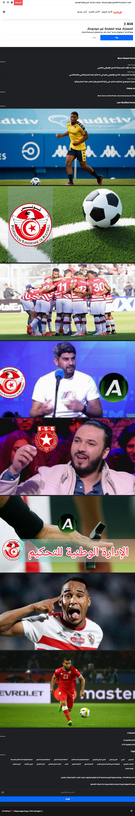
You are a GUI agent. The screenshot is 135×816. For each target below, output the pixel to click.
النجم (66, 764)
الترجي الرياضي (113, 759)
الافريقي (131, 759)
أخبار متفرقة (82, 12)
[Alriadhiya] (117, 12)
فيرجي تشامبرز (28, 764)
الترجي (123, 759)
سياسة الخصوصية (129, 784)
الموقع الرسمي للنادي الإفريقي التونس (108, 764)
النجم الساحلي (41, 764)
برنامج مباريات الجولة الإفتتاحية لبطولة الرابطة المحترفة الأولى (95, 3)
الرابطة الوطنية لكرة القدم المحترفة (22, 759)
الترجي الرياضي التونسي (99, 759)
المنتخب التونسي (129, 764)
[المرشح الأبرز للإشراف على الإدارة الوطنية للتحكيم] (67, 534)
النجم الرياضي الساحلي (55, 764)
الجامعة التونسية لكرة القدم (80, 759)
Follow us (131, 88)
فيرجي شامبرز (17, 764)
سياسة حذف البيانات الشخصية (99, 784)
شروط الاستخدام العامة (116, 784)
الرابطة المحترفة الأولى (61, 759)
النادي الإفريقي (89, 764)
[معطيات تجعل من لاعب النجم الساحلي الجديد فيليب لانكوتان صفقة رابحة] (67, 147)
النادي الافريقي (76, 764)
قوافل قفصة (129, 768)
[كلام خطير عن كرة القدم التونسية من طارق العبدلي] (67, 379)
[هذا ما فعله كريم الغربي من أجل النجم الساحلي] (67, 457)
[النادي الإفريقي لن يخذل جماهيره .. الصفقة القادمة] (67, 302)
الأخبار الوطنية (107, 12)
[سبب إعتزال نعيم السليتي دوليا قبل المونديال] (67, 689)
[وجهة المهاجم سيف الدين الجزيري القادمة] (67, 612)
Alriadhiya (6, 811)
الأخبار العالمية (94, 12)
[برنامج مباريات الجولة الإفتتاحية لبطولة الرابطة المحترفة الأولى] (67, 224)
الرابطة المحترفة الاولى (43, 759)
